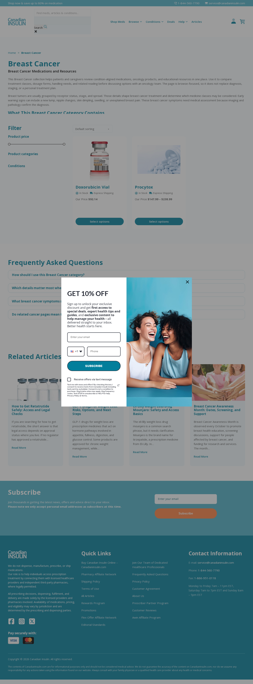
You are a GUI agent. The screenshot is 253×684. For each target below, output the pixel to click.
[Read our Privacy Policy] (118, 385)
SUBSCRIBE (93, 366)
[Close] (187, 281)
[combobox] (75, 351)
